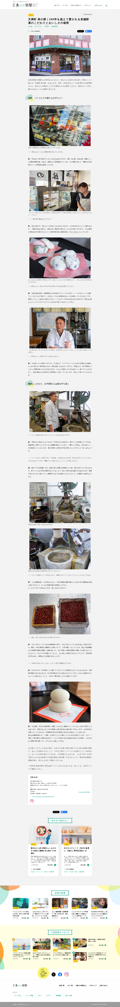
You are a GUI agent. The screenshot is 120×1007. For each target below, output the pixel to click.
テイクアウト (38, 26)
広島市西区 (55, 26)
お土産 (30, 26)
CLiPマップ (87, 5)
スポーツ (48, 995)
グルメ (31, 15)
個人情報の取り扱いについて (24, 1004)
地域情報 (74, 908)
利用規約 (15, 1004)
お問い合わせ (98, 5)
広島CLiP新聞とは (76, 5)
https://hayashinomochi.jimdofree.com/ (43, 796)
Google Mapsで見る (84, 792)
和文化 (47, 26)
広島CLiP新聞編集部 (35, 31)
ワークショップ (39, 871)
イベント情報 (29, 995)
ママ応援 (71, 871)
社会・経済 (16, 908)
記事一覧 (56, 5)
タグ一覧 (65, 5)
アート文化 (17, 995)
